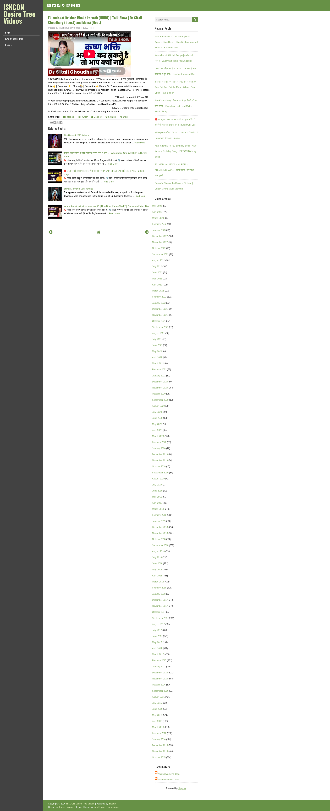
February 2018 (159, 587)
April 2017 (157, 648)
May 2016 (157, 715)
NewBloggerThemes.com (106, 807)
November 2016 (160, 678)
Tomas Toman (66, 807)
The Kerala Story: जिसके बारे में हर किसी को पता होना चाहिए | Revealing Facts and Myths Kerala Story (176, 106)
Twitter (84, 117)
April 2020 (157, 430)
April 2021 (157, 357)
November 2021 (160, 315)
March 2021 (158, 363)
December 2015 (160, 745)
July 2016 (157, 703)
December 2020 (160, 381)
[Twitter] (54, 5)
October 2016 (159, 684)
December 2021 (160, 309)
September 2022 (160, 254)
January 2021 (159, 375)
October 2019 (159, 466)
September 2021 (160, 327)
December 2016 (160, 672)
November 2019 (160, 460)
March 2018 (158, 581)
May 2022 (157, 278)
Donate (8, 45)
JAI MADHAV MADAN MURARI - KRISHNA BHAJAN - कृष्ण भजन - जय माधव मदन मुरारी (174, 170)
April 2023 (157, 212)
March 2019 (158, 509)
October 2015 (159, 757)
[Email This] (51, 122)
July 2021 (157, 339)
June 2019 (157, 490)
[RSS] (78, 5)
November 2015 (160, 751)
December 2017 (160, 600)
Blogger (182, 788)
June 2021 (157, 345)
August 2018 (158, 551)
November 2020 (160, 387)
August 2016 (158, 697)
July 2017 (157, 630)
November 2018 (160, 533)
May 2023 (157, 206)
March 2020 (158, 436)
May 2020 (157, 424)
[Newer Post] (51, 232)
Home (7, 32)
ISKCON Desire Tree (14, 38)
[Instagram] (63, 5)
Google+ (97, 117)
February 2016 (159, 733)
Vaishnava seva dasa (168, 774)
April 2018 (157, 575)
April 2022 (157, 284)
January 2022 (159, 303)
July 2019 (157, 484)
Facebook (70, 117)
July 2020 (157, 412)
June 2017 (157, 636)
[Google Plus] (49, 5)
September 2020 (160, 400)
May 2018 (157, 569)
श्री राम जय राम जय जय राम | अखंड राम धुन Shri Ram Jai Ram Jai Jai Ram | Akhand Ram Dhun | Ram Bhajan (175, 87)
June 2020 (157, 418)
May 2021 (157, 351)
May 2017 (157, 642)
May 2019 (157, 497)
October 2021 (159, 321)
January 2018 (159, 594)
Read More (139, 142)
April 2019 (157, 503)
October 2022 (159, 248)
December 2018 (160, 527)
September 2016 (160, 691)
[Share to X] (58, 122)
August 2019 (158, 478)
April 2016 (157, 721)
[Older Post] (147, 232)
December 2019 (160, 454)
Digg (125, 117)
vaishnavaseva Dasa (168, 779)
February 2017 (159, 660)
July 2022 (157, 266)
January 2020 (159, 448)
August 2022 (158, 260)
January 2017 (159, 666)
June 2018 (157, 563)
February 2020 (159, 442)
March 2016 (158, 727)
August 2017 (158, 624)
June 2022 (157, 272)
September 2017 (160, 618)
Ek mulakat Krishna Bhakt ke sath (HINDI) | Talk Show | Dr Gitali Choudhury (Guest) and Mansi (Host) (95, 20)
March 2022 (158, 290)
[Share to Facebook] (61, 122)
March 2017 (158, 654)
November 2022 (160, 242)
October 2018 (159, 539)
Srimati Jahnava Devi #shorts (78, 188)
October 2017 (159, 612)
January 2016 (159, 739)
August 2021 (158, 333)
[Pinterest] (73, 5)
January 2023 (159, 230)
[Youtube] (68, 5)
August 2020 (158, 406)
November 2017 (160, 606)
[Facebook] (58, 5)
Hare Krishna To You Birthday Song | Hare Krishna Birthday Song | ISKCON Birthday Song (175, 151)
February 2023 (159, 224)
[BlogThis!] (54, 122)
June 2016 (157, 709)
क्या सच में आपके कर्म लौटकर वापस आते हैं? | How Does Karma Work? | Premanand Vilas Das (106, 206)
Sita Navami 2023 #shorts (76, 135)
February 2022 (159, 296)
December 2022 (160, 236)
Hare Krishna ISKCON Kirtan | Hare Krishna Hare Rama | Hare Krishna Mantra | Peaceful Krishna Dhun (176, 42)
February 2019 (159, 515)
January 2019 (159, 521)
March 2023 (158, 218)
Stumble (111, 117)
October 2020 (159, 393)
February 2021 (159, 369)
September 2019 (160, 472)
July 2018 (157, 557)
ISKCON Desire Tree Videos (19, 14)
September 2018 (160, 545)
